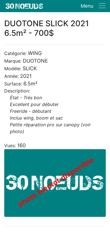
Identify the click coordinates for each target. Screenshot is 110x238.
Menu (87, 6)
